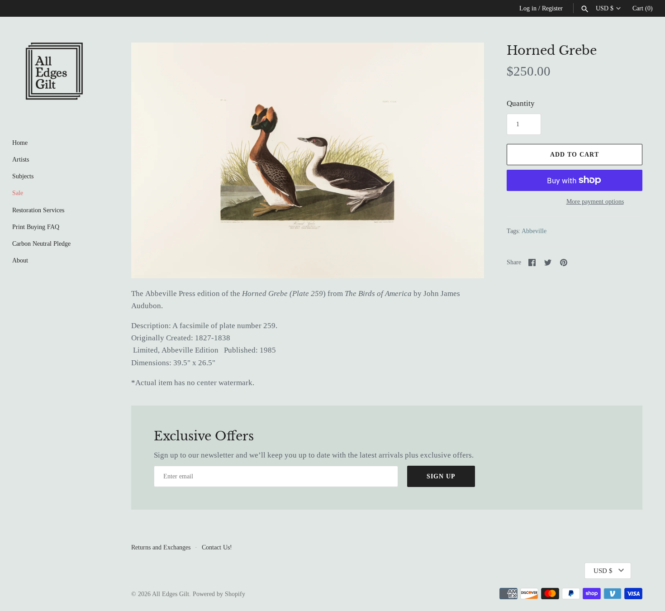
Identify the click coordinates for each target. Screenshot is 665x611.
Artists (20, 159)
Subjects (22, 176)
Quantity (521, 103)
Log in (528, 8)
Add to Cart (574, 154)
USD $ (604, 8)
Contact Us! (217, 547)
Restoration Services (38, 210)
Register (552, 8)
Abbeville (534, 230)
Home (20, 142)
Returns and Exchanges (160, 547)
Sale (17, 192)
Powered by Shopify (219, 593)
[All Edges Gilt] (54, 71)
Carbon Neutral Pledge (41, 243)
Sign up (441, 476)
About (20, 260)
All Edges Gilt (170, 593)
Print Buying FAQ (35, 226)
